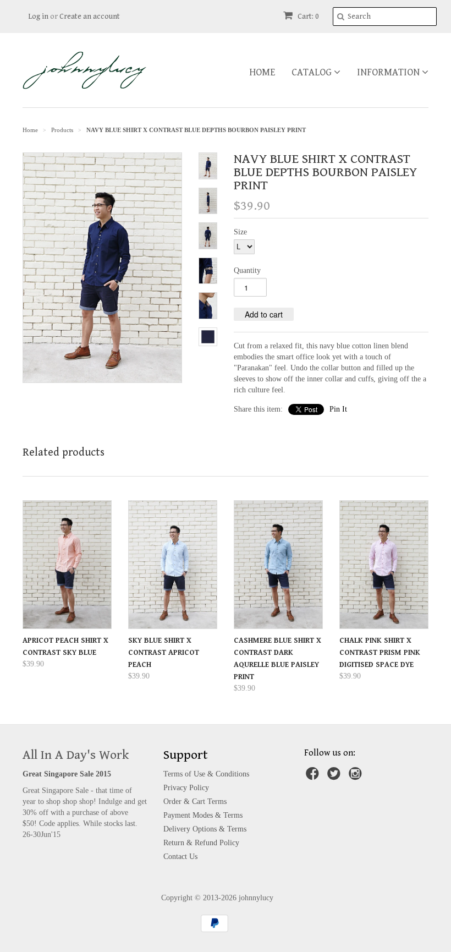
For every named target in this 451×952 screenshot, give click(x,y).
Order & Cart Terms (195, 801)
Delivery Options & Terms (204, 829)
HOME (262, 72)
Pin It (338, 409)
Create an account (89, 16)
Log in (38, 16)
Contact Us (180, 856)
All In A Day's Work (76, 755)
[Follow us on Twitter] (335, 777)
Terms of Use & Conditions (206, 774)
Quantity (247, 270)
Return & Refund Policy (201, 843)
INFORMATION (389, 72)
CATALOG (313, 72)
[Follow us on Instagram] (357, 777)
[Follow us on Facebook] (314, 777)
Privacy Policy (186, 788)
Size (240, 232)
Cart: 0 (307, 16)
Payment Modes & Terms (203, 815)
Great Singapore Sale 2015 (67, 774)
